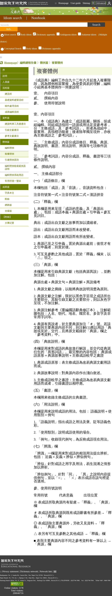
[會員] (109, 3)
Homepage (63, 3)
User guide (76, 3)
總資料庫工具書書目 (15, 124)
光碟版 (8, 211)
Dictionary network (29, 571)
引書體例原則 (12, 160)
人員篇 (5, 82)
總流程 (8, 94)
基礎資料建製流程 (14, 100)
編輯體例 (9, 148)
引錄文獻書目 (12, 130)
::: (56, 3)
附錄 (7, 199)
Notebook (38, 18)
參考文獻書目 (12, 136)
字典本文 (9, 193)
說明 (4, 76)
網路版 (8, 205)
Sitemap (86, 3)
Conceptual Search (12, 48)
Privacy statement (10, 571)
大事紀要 (9, 223)
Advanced (101, 3)
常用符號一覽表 (13, 181)
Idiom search (13, 18)
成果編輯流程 (12, 112)
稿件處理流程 (12, 106)
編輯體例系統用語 (14, 175)
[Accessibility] (16, 584)
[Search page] (14, 14)
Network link (46, 571)
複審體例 (9, 154)
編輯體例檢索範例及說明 (15, 167)
